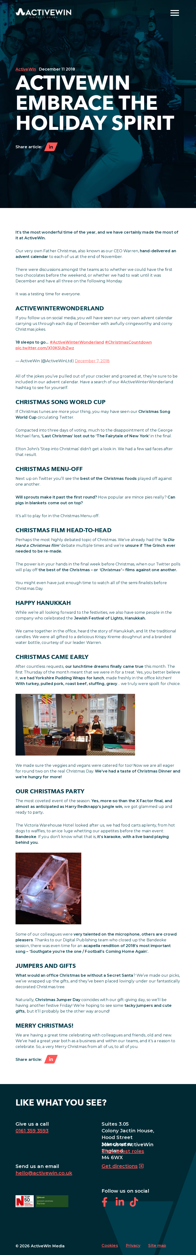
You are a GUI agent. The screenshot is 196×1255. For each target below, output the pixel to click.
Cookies (110, 1245)
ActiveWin (26, 69)
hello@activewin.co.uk (44, 1173)
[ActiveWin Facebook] (109, 1204)
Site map (157, 1245)
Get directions (120, 1166)
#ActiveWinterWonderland (77, 342)
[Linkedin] (51, 1059)
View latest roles (123, 1151)
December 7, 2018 (92, 361)
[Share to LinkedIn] (51, 147)
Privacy (133, 1245)
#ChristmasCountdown (128, 342)
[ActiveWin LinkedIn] (123, 1204)
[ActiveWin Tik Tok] (136, 1204)
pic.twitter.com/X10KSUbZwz (45, 348)
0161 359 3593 (32, 1131)
